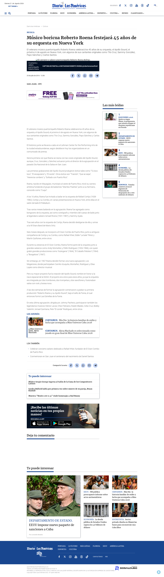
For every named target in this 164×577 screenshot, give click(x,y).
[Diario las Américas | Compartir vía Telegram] (97, 75)
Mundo (125, 13)
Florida (53, 13)
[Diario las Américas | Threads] (142, 5)
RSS (106, 556)
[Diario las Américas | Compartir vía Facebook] (72, 75)
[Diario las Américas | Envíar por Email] (91, 75)
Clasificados (137, 13)
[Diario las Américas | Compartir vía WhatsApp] (85, 75)
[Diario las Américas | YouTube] (136, 5)
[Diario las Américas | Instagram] (131, 5)
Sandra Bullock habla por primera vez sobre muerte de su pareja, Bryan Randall (60, 390)
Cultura (114, 13)
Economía (71, 13)
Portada (32, 13)
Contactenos (98, 556)
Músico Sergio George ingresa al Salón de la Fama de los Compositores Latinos (60, 383)
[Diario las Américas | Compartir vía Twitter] (78, 75)
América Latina (86, 13)
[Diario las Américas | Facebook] (120, 5)
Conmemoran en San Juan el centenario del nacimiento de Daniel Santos (62, 356)
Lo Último (42, 13)
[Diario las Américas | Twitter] (125, 5)
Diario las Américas (33, 26)
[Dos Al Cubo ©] (126, 570)
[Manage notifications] (159, 572)
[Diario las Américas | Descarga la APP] (41, 423)
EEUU (62, 13)
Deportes (101, 13)
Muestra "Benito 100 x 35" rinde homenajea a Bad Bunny (54, 396)
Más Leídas (85, 546)
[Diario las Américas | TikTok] (147, 5)
